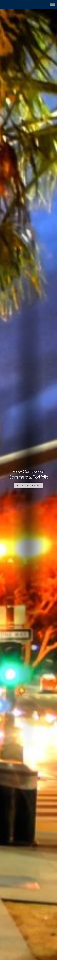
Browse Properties (28, 485)
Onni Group (9, 4)
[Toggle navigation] (52, 4)
